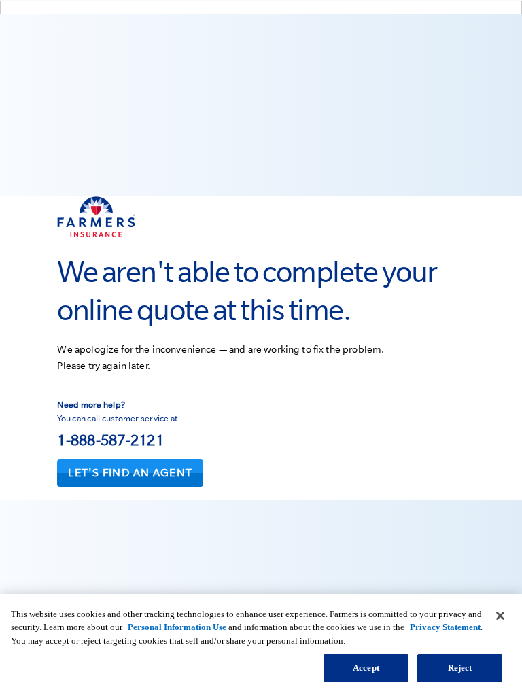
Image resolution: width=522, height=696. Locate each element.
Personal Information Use (177, 627)
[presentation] (130, 473)
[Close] (500, 616)
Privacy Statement (445, 627)
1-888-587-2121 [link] (110, 440)
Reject (460, 668)
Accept (366, 668)
